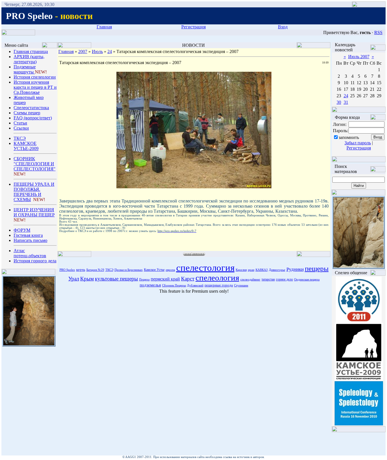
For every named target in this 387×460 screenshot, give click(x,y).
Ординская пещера (307, 279)
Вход (283, 26)
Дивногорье (277, 269)
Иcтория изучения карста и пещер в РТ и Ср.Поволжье (35, 87)
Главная (104, 26)
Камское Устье (154, 270)
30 (339, 102)
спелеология (217, 277)
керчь (80, 269)
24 (109, 51)
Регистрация (193, 26)
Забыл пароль (358, 142)
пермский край (165, 279)
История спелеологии (35, 77)
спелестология (205, 267)
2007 (82, 51)
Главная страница (31, 51)
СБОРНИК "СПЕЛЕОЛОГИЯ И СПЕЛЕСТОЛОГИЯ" (35, 163)
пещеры (317, 268)
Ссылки (21, 128)
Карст (187, 279)
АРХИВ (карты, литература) (29, 59)
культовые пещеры (116, 279)
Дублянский (195, 285)
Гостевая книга (28, 235)
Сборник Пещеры (174, 285)
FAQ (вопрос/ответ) (33, 117)
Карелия (241, 269)
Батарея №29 (95, 269)
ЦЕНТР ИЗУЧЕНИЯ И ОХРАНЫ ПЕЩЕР (34, 212)
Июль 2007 (358, 56)
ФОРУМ (22, 230)
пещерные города (219, 285)
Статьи (20, 123)
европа (170, 269)
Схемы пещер (27, 112)
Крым (87, 279)
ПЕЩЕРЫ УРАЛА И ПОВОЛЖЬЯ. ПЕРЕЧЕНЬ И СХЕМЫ (34, 192)
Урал (73, 279)
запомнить (349, 137)
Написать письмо (30, 240)
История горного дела (35, 260)
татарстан (268, 279)
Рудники (295, 269)
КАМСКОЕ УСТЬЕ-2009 (26, 146)
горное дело (284, 279)
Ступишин (241, 285)
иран (251, 269)
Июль (97, 51)
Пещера (144, 279)
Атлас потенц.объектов (30, 253)
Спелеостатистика (31, 107)
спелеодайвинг (250, 279)
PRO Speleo (67, 269)
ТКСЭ (20, 138)
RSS (378, 32)
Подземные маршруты (25, 69)
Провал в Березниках (128, 269)
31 (346, 102)
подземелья (150, 285)
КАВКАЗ (262, 269)
